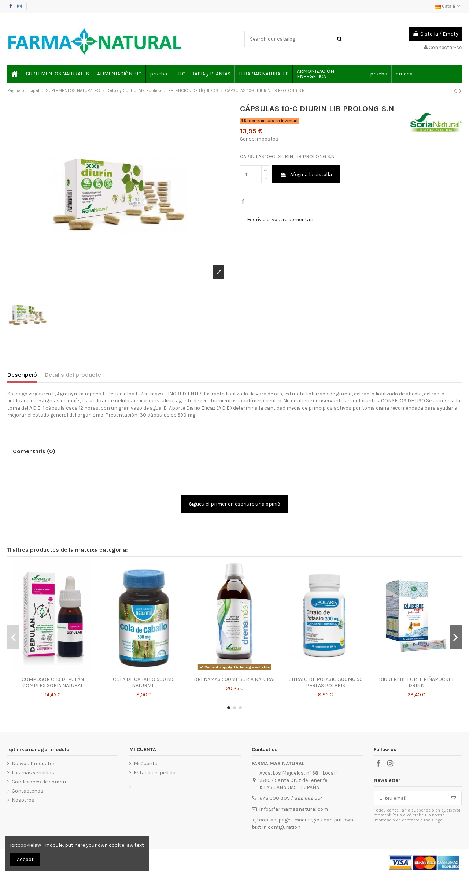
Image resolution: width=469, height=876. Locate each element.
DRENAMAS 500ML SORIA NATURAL (235, 679)
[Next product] (460, 90)
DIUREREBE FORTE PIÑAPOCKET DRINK (416, 682)
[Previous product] (456, 90)
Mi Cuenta (146, 763)
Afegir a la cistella (311, 174)
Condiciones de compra (40, 782)
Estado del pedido (155, 772)
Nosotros (23, 800)
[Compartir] (242, 201)
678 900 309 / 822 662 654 (291, 798)
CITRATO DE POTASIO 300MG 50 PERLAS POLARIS (325, 682)
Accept (25, 859)
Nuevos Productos (34, 763)
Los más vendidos (33, 772)
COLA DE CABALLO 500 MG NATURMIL (144, 682)
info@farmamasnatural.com (293, 809)
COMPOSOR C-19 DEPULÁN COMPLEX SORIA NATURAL (53, 682)
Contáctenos (27, 791)
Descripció (22, 374)
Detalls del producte (73, 374)
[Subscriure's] (453, 798)
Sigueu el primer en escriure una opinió (234, 504)
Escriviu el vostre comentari (280, 219)
